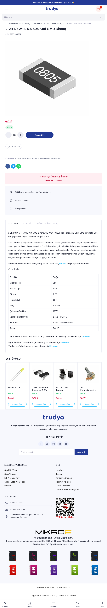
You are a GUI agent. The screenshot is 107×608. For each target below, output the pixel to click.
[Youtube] (66, 443)
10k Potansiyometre (88, 388)
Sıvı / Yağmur (10, 474)
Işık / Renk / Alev (12, 478)
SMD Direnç (38, 24)
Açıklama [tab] (13, 223)
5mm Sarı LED (14, 387)
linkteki (62, 263)
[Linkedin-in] (59, 443)
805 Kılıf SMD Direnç (54, 24)
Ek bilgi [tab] (27, 223)
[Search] (101, 17)
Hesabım (60, 470)
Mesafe (7, 485)
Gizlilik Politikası (63, 485)
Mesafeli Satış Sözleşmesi (67, 489)
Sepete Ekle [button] (17, 404)
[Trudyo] (52, 9)
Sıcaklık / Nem (10, 470)
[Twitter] (13, 166)
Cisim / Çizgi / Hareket (14, 482)
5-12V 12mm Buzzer (62, 388)
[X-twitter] (47, 443)
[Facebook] (7, 166)
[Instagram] (53, 443)
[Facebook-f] (40, 443)
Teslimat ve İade (63, 482)
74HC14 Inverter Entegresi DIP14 (40, 388)
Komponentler (14, 24)
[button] (13, 146)
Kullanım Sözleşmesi (45, 587)
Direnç (27, 24)
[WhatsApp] (18, 166)
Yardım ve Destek (64, 478)
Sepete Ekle (40, 135)
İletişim (59, 474)
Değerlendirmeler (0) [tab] (47, 223)
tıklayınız (86, 336)
